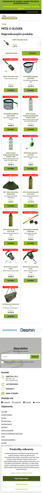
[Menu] (38, 17)
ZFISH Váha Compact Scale (11, 268)
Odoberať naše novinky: (20, 351)
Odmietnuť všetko (21, 484)
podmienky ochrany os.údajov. (14, 364)
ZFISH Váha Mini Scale (20, 40)
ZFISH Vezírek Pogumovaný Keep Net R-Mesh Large (10, 154)
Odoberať (35, 357)
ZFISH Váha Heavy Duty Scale (31, 268)
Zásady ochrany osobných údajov (21, 473)
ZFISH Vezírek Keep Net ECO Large (11, 230)
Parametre (32, 53)
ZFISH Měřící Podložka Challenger (30, 230)
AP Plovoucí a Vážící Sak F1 (11, 305)
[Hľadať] (28, 17)
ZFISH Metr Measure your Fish (30, 154)
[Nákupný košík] (33, 17)
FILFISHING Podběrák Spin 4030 (30, 77)
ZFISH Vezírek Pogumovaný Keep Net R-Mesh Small (30, 115)
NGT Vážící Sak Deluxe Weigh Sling (10, 193)
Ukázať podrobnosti (21, 489)
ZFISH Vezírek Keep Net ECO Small (31, 193)
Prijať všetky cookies (21, 478)
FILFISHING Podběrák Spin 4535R (11, 115)
